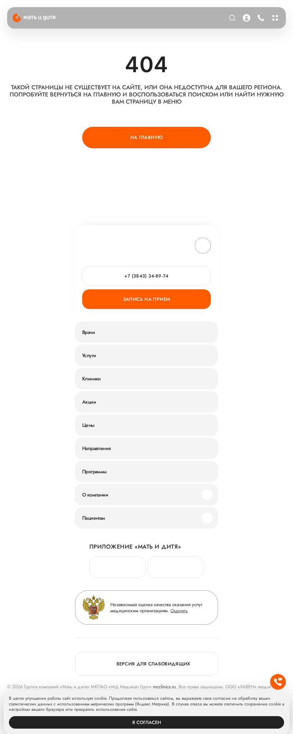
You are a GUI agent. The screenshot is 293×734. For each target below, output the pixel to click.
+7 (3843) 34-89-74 (261, 18)
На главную (146, 137)
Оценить (179, 611)
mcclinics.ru (164, 686)
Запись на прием (146, 299)
